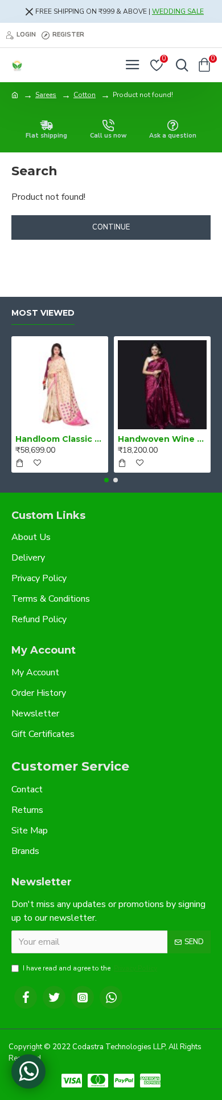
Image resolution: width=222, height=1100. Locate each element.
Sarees (45, 94)
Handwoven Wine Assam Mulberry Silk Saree (162, 439)
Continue (111, 227)
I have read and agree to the (90, 968)
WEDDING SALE (178, 11)
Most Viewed (43, 313)
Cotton (84, 94)
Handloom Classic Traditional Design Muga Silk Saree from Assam (59, 439)
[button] (106, 480)
